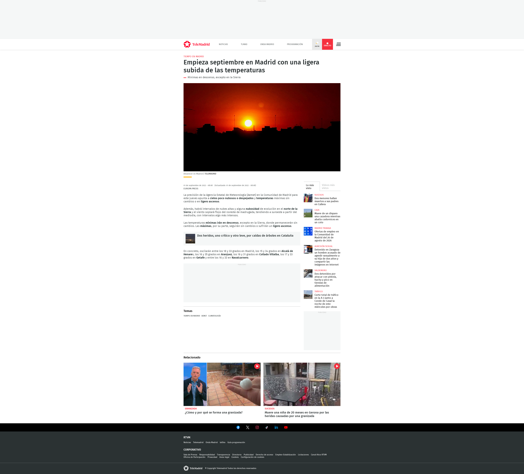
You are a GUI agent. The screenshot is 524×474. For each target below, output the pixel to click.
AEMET (204, 316)
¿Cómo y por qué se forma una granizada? (222, 384)
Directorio (237, 455)
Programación (295, 44)
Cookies (235, 457)
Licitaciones (303, 455)
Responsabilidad (207, 455)
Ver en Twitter (247, 428)
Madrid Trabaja (323, 228)
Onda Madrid (267, 44)
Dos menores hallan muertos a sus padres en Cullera (308, 198)
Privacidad (212, 457)
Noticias (223, 44)
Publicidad (249, 455)
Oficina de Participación (194, 457)
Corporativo (192, 449)
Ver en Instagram (257, 427)
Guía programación (236, 442)
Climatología (214, 316)
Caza (317, 210)
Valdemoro (321, 270)
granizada (191, 408)
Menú (338, 44)
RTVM (187, 437)
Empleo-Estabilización (285, 455)
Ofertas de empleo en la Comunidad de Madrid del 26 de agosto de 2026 (308, 231)
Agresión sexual (324, 246)
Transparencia (223, 455)
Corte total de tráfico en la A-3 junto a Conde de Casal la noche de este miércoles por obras (308, 294)
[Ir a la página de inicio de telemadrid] (197, 44)
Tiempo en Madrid (194, 56)
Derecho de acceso (264, 455)
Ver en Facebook (238, 428)
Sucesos (319, 195)
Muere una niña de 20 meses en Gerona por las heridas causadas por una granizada (301, 384)
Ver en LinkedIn (276, 427)
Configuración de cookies (252, 457)
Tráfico (319, 291)
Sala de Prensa (190, 455)
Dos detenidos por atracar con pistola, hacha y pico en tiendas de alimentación (308, 273)
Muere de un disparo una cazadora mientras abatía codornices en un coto (308, 213)
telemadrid (193, 468)
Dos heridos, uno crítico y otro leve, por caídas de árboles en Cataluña (190, 238)
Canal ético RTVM (319, 455)
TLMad (244, 44)
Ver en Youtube (286, 427)
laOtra (222, 442)
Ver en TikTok (267, 428)
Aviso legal (224, 457)
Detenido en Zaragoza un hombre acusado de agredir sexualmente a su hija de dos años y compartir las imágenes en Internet (308, 249)
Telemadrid (198, 442)
